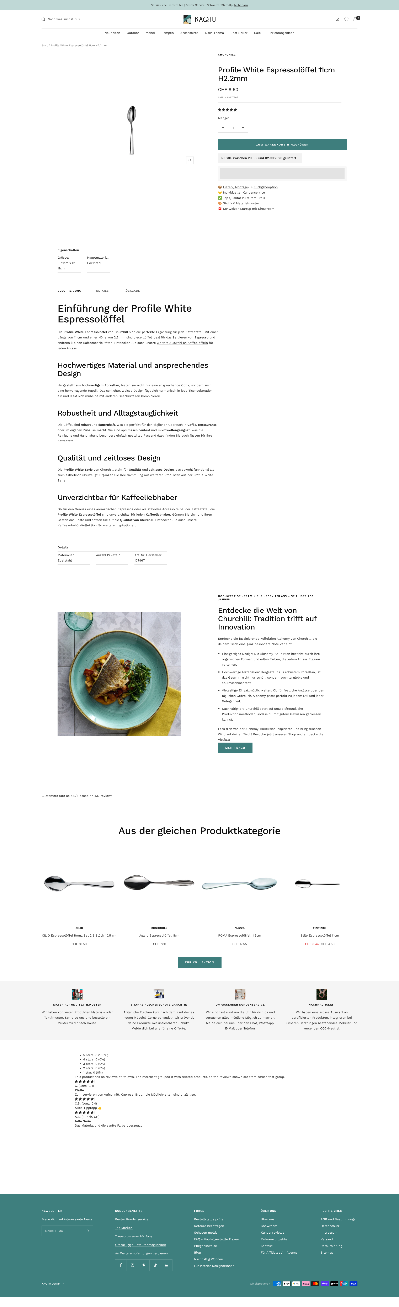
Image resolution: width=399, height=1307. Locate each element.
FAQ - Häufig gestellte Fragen (216, 1239)
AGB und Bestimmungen (339, 1219)
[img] (84, 1081)
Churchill (227, 54)
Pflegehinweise (205, 1246)
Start (45, 45)
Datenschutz (330, 1226)
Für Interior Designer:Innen (214, 1266)
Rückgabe (132, 290)
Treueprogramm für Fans (133, 1236)
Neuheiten (112, 33)
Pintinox (320, 928)
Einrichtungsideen (280, 33)
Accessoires (189, 33)
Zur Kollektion (199, 962)
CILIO (79, 928)
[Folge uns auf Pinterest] (143, 1265)
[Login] (338, 19)
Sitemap (327, 1252)
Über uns (268, 1219)
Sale (257, 33)
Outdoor (133, 33)
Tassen (195, 435)
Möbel (150, 33)
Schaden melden (206, 1232)
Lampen (168, 33)
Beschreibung (69, 290)
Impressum (329, 1232)
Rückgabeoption (266, 187)
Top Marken (124, 1228)
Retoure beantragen (209, 1226)
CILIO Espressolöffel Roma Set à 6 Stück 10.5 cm (79, 935)
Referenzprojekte (274, 1239)
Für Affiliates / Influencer (280, 1252)
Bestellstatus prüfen (209, 1219)
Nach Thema (214, 33)
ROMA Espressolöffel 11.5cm (239, 935)
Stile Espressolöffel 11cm (320, 935)
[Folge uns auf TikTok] (155, 1265)
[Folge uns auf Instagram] (132, 1265)
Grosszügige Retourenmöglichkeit (140, 1245)
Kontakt (266, 1246)
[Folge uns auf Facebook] (121, 1265)
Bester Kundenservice (131, 1219)
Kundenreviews (272, 1232)
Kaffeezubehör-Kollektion (77, 525)
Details (102, 290)
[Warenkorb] (355, 19)
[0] (346, 19)
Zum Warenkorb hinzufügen (282, 144)
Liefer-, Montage (235, 187)
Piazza (239, 928)
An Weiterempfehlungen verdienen (141, 1253)
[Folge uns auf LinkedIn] (166, 1265)
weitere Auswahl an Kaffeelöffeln (182, 343)
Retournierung (331, 1246)
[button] (228, 110)
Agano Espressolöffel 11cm (159, 935)
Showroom (266, 209)
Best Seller (239, 33)
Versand (327, 1239)
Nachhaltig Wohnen (208, 1259)
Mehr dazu (241, 5)
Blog (197, 1252)
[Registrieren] (87, 1230)
